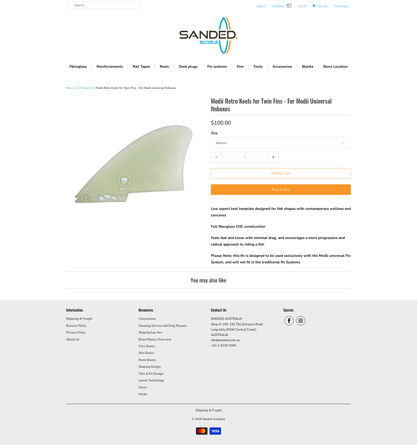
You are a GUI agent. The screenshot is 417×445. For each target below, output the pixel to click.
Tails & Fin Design (151, 374)
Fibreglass (78, 66)
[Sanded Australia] (208, 36)
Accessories (282, 66)
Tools (258, 66)
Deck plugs (188, 66)
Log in (261, 6)
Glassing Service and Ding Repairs (163, 326)
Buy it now (281, 189)
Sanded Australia (213, 419)
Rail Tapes (141, 66)
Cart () (321, 6)
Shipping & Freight (79, 319)
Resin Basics (147, 360)
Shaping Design (150, 367)
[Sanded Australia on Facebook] (289, 320)
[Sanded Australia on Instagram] (300, 320)
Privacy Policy (76, 332)
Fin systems (217, 66)
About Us (72, 339)
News (143, 387)
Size (214, 133)
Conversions (147, 319)
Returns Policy (76, 326)
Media (143, 394)
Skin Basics (146, 353)
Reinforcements (110, 66)
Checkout (340, 6)
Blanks (307, 66)
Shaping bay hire (150, 332)
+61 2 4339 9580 (223, 345)
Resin (164, 66)
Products (85, 88)
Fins (240, 66)
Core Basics (147, 346)
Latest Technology (151, 380)
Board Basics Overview (155, 339)
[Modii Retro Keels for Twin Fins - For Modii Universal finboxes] (136, 165)
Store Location (335, 66)
